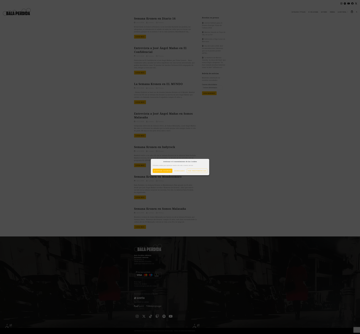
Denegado (179, 171)
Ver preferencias (197, 171)
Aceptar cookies (162, 171)
